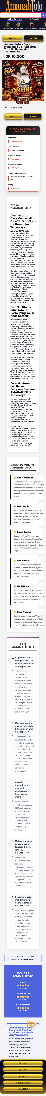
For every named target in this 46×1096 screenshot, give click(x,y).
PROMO (24, 1063)
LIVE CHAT (24, 1089)
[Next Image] (42, 81)
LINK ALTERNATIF (24, 1082)
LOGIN (12, 38)
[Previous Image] (4, 81)
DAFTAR (34, 38)
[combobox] (20, 15)
